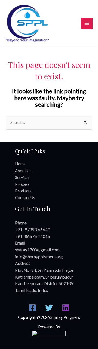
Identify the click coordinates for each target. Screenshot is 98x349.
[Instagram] (65, 307)
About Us (23, 170)
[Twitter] (49, 307)
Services (22, 177)
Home (20, 164)
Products (23, 191)
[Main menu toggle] (87, 23)
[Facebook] (32, 307)
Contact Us (25, 197)
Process (22, 184)
